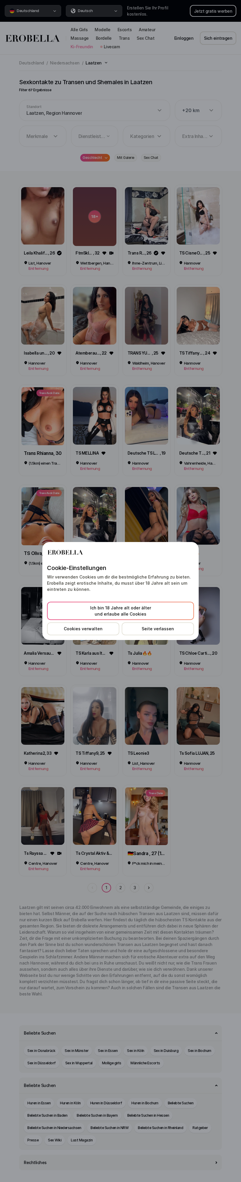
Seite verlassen (158, 628)
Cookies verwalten (83, 628)
